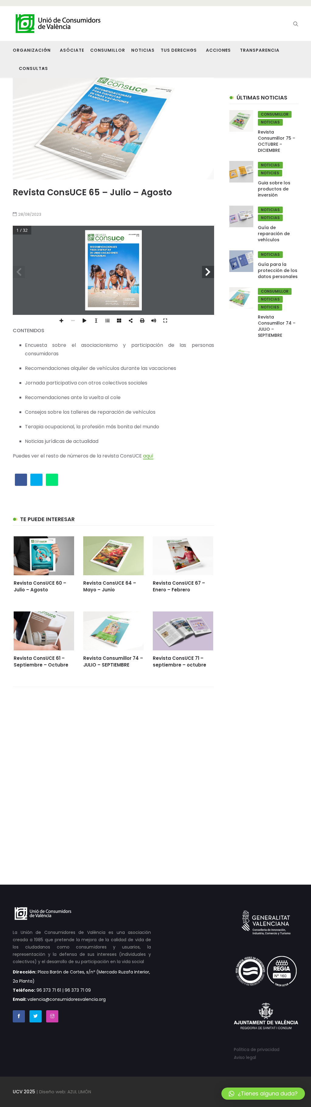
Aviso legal (245, 1057)
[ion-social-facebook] (19, 1016)
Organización (32, 50)
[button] (263, 1094)
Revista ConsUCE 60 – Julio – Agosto (40, 586)
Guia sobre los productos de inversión (274, 189)
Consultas (33, 68)
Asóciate (72, 50)
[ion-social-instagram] (52, 1016)
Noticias (143, 50)
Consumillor (107, 50)
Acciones (218, 50)
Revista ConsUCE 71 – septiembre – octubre (179, 661)
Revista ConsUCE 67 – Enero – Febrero (179, 586)
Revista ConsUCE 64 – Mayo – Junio (109, 586)
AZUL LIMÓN (79, 1092)
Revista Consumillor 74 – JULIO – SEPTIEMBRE (113, 661)
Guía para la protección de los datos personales (278, 270)
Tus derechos (179, 50)
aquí (148, 455)
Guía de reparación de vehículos (274, 234)
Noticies (270, 173)
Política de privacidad (256, 1049)
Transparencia (259, 50)
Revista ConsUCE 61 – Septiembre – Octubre (41, 661)
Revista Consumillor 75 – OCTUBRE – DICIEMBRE (276, 141)
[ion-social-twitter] (35, 1016)
